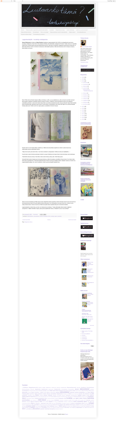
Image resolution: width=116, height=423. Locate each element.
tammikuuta (85, 104)
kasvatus (45, 395)
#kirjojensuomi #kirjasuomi (56, 387)
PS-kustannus (58, 403)
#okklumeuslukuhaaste (26, 389)
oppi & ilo (92, 401)
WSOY (24, 408)
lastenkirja (59, 216)
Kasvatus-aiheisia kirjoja (26, 34)
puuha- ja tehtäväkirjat (76, 403)
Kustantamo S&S (46, 216)
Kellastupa (54, 395)
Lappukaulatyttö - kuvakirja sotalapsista (35, 39)
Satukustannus (72, 404)
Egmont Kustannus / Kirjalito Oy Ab (38, 392)
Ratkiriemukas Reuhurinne (90, 276)
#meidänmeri (83, 387)
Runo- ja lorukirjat (44, 32)
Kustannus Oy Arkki (84, 396)
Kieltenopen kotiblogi (87, 293)
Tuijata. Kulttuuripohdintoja (86, 310)
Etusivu (22, 29)
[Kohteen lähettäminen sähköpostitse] (40, 214)
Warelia (88, 407)
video (86, 407)
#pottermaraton (50, 389)
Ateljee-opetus (72, 32)
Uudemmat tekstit (26, 219)
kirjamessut (33, 396)
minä (41, 401)
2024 (83, 77)
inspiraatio (80, 393)
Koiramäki (62, 396)
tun (41, 407)
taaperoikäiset (44, 406)
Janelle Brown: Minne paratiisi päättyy (90, 303)
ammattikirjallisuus (25, 390)
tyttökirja (58, 407)
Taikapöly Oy (56, 406)
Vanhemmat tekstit (72, 219)
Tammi (60, 406)
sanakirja (40, 404)
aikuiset (77, 389)
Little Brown (49, 400)
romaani (91, 403)
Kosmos (66, 396)
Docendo (29, 392)
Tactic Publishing (50, 406)
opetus (85, 401)
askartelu (47, 390)
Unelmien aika (85, 313)
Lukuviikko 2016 (77, 400)
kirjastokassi (59, 396)
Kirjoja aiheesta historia (26, 32)
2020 (83, 108)
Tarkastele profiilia (84, 62)
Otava (32, 403)
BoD (89, 390)
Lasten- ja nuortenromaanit (82, 29)
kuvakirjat (52, 29)
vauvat (83, 407)
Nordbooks (65, 401)
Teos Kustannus (87, 406)
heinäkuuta (85, 94)
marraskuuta (86, 84)
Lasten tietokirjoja (70, 29)
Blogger (66, 414)
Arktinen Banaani (36, 390)
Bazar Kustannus (85, 390)
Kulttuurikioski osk (71, 396)
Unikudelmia (62, 407)
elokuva (48, 392)
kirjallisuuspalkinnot (26, 396)
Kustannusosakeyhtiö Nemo (41, 398)
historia (41, 216)
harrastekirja (53, 393)
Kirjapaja (52, 396)
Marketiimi (24, 401)
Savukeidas (82, 404)
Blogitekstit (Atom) (28, 221)
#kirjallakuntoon (48, 387)
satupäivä (77, 404)
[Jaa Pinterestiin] (45, 214)
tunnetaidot (44, 407)
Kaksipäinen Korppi (31, 395)
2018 (83, 111)
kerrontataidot (59, 395)
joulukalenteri (24, 395)
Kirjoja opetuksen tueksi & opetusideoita (58, 32)
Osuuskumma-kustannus (26, 403)
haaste (44, 393)
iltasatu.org (76, 393)
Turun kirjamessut (54, 407)
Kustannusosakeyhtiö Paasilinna (52, 398)
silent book (92, 404)
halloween (48, 393)
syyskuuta (85, 88)
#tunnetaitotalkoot (71, 389)
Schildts (85, 404)
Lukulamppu (84, 338)
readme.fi (83, 403)
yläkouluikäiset (36, 408)
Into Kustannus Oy (87, 393)
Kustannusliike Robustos (30, 398)
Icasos (73, 393)
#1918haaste (25, 387)
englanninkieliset (52, 392)
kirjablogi (79, 395)
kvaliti (74, 398)
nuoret (75, 401)
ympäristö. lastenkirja (44, 408)
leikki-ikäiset (42, 400)
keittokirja (50, 395)
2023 (83, 79)
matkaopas (28, 401)
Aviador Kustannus (78, 390)
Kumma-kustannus (77, 396)
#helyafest (40, 387)
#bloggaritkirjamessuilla (33, 387)
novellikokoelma (70, 401)
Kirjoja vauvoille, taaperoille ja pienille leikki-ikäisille (37, 29)
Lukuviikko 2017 (83, 400)
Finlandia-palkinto (26, 393)
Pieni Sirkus (54, 403)
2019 (83, 110)
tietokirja (32, 407)
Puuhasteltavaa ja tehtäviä (39, 34)
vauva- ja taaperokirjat (77, 407)
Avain (74, 390)
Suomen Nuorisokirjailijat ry (87, 340)
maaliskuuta (85, 100)
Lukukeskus (84, 337)
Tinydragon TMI (37, 407)
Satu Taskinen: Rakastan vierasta (90, 320)
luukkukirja (88, 400)
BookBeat (92, 390)
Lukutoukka (66, 400)
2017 (83, 113)
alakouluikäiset (30, 216)
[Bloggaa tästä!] (41, 214)
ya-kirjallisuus (29, 408)
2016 (83, 115)
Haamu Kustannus (39, 393)
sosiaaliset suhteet (30, 406)
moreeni (43, 401)
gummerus (32, 393)
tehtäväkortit (78, 406)
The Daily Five (27, 407)
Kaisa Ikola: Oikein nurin (86, 314)
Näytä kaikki (92, 325)
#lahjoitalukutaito (63, 387)
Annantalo (31, 390)
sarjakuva (61, 404)
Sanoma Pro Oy (56, 404)
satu (64, 404)
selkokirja (88, 404)
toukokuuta (85, 96)
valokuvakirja (66, 407)
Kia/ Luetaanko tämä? (87, 46)
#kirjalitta (43, 387)
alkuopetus (92, 389)
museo (47, 401)
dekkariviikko (25, 392)
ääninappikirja (52, 408)
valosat (71, 407)
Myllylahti (51, 401)
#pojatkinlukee (38, 389)
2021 (83, 106)
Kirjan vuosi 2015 (48, 396)
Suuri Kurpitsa (38, 406)
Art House (41, 390)
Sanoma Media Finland (48, 404)
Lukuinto (83, 335)
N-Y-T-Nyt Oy (55, 401)
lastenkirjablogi (26, 400)
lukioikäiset (56, 400)
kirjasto (55, 396)
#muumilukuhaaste (90, 387)
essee (86, 392)
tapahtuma (64, 406)
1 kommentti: (35, 214)
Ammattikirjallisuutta (81, 32)
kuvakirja (52, 216)
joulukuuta (85, 82)
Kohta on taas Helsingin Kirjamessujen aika (90, 264)
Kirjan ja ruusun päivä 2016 (40, 396)
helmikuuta (85, 102)
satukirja (67, 404)
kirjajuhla (84, 395)
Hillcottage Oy (65, 393)
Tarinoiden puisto (69, 406)
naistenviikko (60, 401)
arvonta (44, 390)
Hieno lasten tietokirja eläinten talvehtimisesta (90, 270)
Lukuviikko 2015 (71, 400)
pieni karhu (49, 403)
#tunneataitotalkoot (64, 389)
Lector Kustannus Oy (34, 400)
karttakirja (41, 395)
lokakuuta (85, 86)
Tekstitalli (81, 406)
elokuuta (85, 93)
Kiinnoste (63, 395)
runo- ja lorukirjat (35, 404)
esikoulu (57, 392)
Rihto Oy (86, 403)
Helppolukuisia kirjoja (60, 29)
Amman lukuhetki (86, 301)
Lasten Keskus (83, 398)
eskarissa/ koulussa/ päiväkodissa (77, 392)
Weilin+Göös (92, 407)
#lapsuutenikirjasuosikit (71, 387)
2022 (83, 81)
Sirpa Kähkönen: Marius (86, 311)
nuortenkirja (80, 401)
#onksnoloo (32, 389)
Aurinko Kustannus (69, 390)
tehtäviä (74, 406)
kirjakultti (87, 395)
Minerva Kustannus (35, 401)
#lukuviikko (78, 387)
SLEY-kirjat (24, 406)
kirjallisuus (92, 395)
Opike (88, 401)
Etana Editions (91, 392)
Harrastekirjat (36, 32)
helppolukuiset (60, 393)
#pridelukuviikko (57, 389)
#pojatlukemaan (44, 389)
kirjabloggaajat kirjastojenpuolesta (71, 395)
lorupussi (52, 400)
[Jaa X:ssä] (43, 214)
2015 (83, 117)
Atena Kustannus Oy (60, 390)
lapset (56, 216)
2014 (83, 119)
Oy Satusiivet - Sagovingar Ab (40, 403)
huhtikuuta (85, 98)
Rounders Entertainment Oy (26, 404)
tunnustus (48, 407)
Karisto (37, 395)
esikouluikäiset (36, 216)
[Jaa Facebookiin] (44, 214)
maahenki (92, 400)
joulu (93, 393)
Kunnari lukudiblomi (86, 333)
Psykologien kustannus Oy (66, 403)
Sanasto (43, 404)
